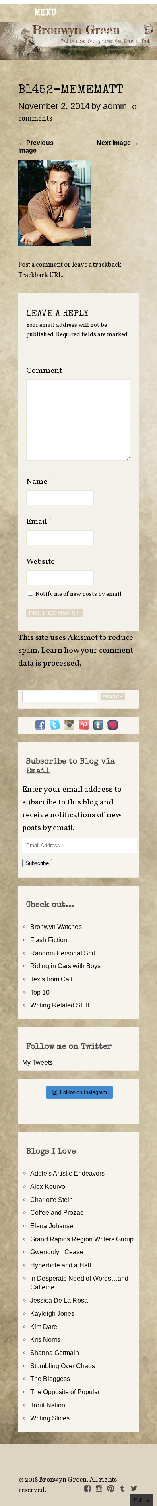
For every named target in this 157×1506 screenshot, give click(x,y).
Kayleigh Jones (52, 1313)
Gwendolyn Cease (56, 1251)
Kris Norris (45, 1339)
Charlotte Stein (51, 1199)
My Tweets (37, 1062)
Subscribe (37, 863)
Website (40, 561)
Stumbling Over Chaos (62, 1365)
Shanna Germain (54, 1352)
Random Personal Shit (62, 953)
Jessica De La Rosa (59, 1300)
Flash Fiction (48, 939)
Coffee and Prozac (56, 1212)
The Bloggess (50, 1378)
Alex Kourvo (47, 1186)
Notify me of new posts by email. (79, 594)
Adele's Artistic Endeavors (67, 1173)
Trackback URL (40, 275)
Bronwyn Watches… (59, 926)
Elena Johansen (53, 1225)
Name (39, 481)
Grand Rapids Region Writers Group (82, 1239)
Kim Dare (43, 1326)
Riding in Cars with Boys (65, 965)
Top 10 (40, 992)
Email (39, 521)
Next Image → (118, 142)
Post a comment (40, 265)
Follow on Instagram (83, 1092)
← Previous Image (36, 146)
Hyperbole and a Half (60, 1265)
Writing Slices (50, 1418)
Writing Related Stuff (59, 1005)
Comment (44, 370)
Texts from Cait (51, 979)
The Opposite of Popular (65, 1391)
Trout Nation (47, 1405)
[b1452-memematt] (54, 244)
